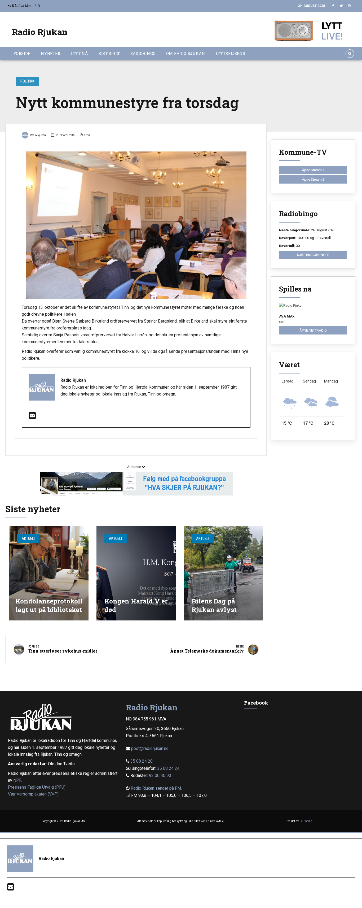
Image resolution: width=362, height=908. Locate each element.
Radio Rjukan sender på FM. (156, 788)
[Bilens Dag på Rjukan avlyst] (223, 573)
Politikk (27, 81)
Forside (21, 53)
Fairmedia (305, 821)
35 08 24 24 (168, 768)
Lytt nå (79, 53)
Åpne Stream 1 (313, 170)
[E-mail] (32, 417)
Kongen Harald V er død (136, 605)
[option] (136, 225)
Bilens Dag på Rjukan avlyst (214, 605)
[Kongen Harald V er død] (136, 573)
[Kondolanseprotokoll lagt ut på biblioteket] (49, 573)
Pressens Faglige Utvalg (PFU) (36, 787)
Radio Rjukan (40, 31)
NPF (17, 780)
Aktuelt (28, 538)
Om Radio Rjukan (185, 53)
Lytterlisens (230, 53)
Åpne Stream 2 (313, 179)
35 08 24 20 (141, 761)
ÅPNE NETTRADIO (313, 330)
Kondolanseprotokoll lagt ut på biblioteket (49, 605)
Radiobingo (143, 53)
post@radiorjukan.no (150, 748)
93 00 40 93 (160, 775)
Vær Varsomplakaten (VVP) (33, 794)
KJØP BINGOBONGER (313, 255)
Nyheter (50, 53)
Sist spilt (109, 53)
